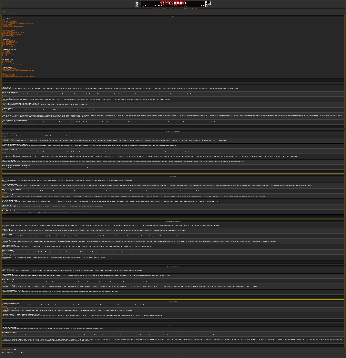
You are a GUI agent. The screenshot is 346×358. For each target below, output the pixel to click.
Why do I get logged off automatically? (10, 22)
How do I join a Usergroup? (8, 63)
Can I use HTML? (6, 51)
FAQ (149, 8)
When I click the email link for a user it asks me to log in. (14, 36)
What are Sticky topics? (7, 55)
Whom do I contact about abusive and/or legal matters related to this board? (18, 76)
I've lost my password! (7, 24)
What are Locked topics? (7, 56)
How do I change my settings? (8, 30)
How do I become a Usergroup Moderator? (11, 64)
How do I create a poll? (7, 43)
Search (153, 8)
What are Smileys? (6, 52)
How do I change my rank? (8, 35)
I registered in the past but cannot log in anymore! (13, 26)
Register (170, 8)
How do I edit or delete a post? (8, 41)
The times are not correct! (7, 31)
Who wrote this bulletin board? (8, 74)
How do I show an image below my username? (12, 34)
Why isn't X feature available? (8, 75)
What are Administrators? (7, 60)
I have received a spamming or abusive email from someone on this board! (18, 70)
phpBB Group (43, 328)
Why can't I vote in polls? (7, 46)
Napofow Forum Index (7, 13)
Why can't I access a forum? (8, 45)
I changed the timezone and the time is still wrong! (13, 32)
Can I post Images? (6, 53)
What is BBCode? (6, 50)
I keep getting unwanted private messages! (11, 69)
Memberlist (158, 8)
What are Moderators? (7, 61)
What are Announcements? (8, 54)
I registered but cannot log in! (8, 25)
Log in (196, 8)
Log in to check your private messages (186, 8)
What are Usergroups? (7, 62)
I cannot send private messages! (9, 68)
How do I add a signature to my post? (10, 42)
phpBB (162, 355)
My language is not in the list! (8, 33)
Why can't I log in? (6, 20)
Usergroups (164, 8)
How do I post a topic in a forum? (9, 40)
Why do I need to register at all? (9, 21)
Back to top (4, 95)
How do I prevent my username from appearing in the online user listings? (18, 23)
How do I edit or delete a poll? (8, 44)
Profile (175, 8)
